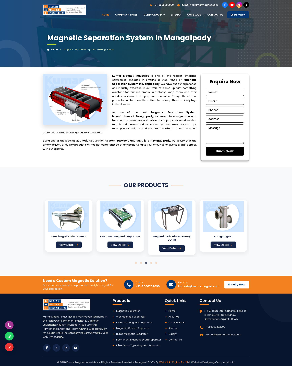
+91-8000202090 (163, 5)
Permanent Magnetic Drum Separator (138, 339)
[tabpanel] (68, 226)
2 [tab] (141, 263)
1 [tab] (136, 263)
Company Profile (126, 14)
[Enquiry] (9, 347)
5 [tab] (156, 263)
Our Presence (176, 322)
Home (54, 49)
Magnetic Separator (128, 311)
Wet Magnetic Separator (130, 316)
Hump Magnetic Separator (132, 334)
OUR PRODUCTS (153, 14)
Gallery (172, 334)
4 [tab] (151, 263)
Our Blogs (194, 14)
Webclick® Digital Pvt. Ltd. (175, 362)
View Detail (66, 245)
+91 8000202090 (215, 327)
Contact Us (175, 339)
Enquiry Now (238, 14)
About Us (173, 316)
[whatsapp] (9, 336)
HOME (105, 14)
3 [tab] (146, 263)
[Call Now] (9, 325)
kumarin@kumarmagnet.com (199, 5)
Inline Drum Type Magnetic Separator (138, 345)
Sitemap (176, 14)
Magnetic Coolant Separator (133, 328)
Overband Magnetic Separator (134, 322)
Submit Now (225, 151)
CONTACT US (215, 14)
